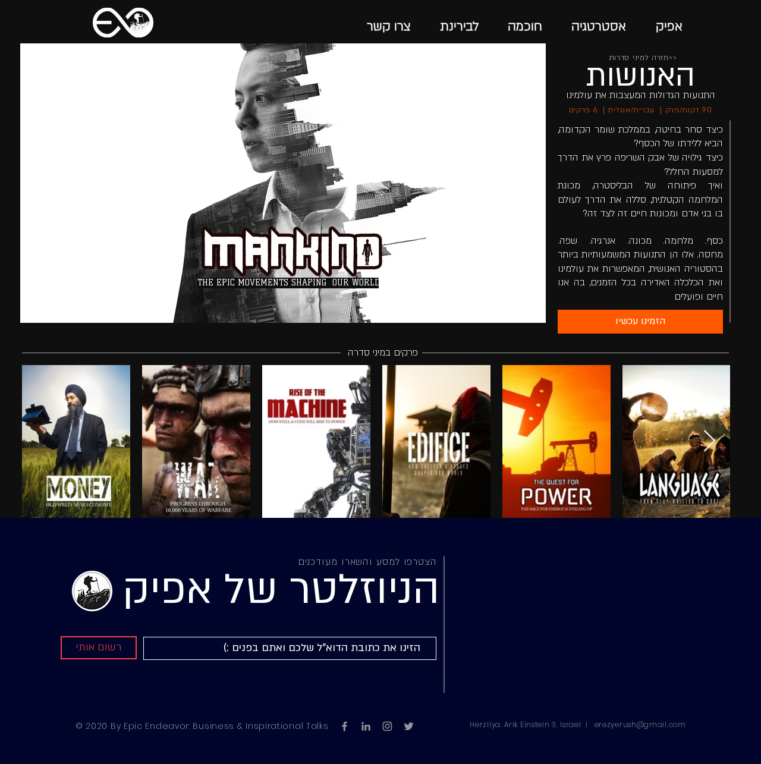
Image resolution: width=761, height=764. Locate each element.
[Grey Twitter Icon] (408, 726)
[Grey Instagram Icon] (387, 726)
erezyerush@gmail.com (640, 724)
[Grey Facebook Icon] (344, 726)
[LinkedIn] (366, 726)
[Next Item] (709, 441)
